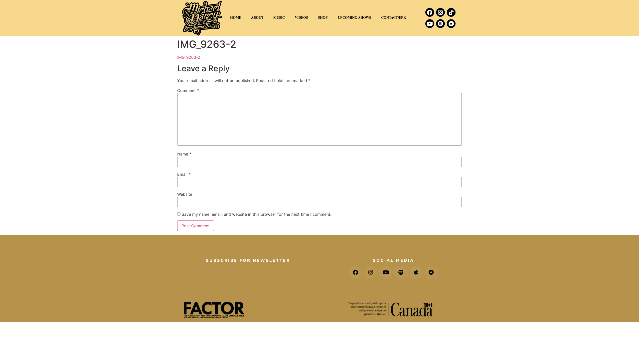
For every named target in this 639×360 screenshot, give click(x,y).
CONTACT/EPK (393, 17)
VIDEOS (301, 17)
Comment (188, 90)
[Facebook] (429, 12)
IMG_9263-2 (188, 57)
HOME (235, 17)
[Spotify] (440, 23)
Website (184, 194)
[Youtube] (429, 23)
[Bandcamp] (451, 23)
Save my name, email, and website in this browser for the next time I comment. (256, 214)
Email (184, 174)
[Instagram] (440, 12)
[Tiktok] (451, 12)
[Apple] (416, 273)
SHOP (323, 17)
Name (184, 154)
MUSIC (279, 17)
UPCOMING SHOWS (354, 17)
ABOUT (257, 17)
